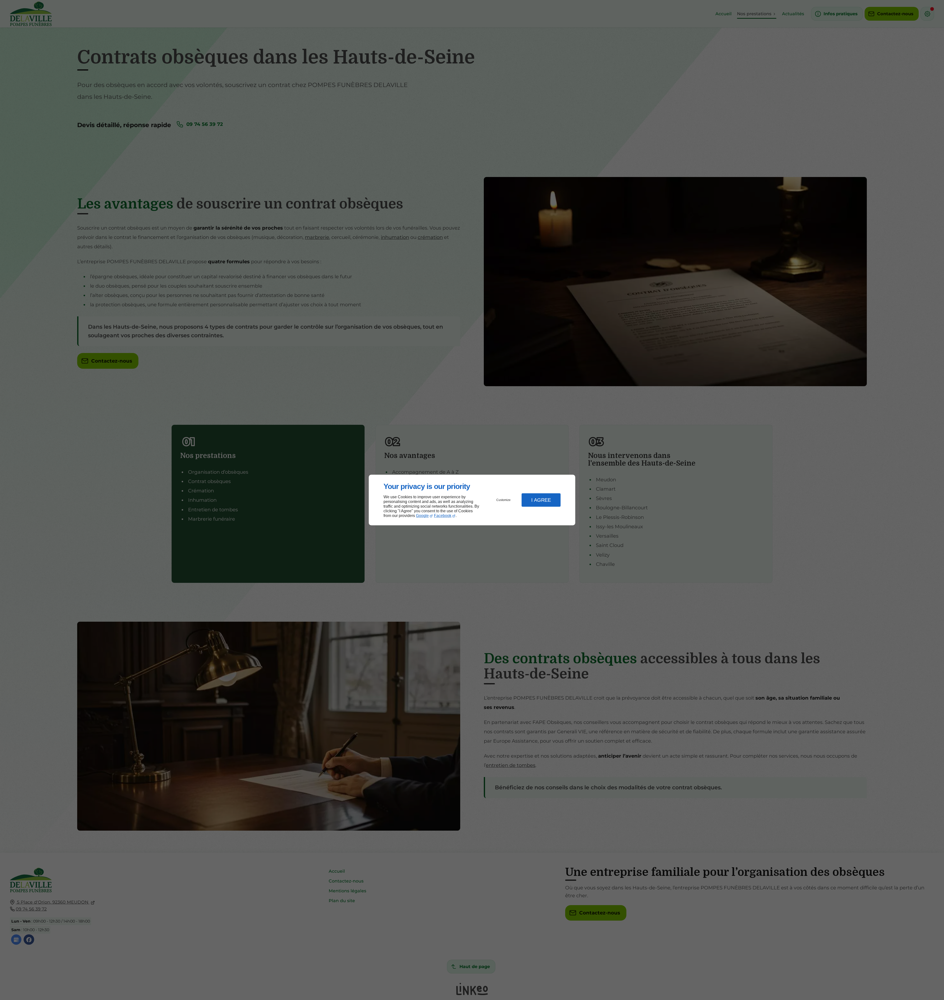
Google (422, 516)
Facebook (442, 516)
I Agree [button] (541, 500)
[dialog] (472, 500)
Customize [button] (503, 500)
